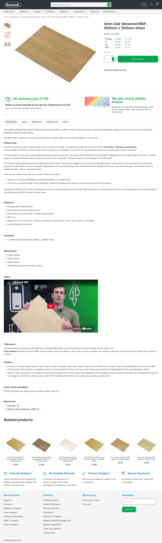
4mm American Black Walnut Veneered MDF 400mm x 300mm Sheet (42, 459)
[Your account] (151, 4)
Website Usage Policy (52, 524)
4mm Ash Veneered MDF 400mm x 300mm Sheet (146, 458)
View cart (87, 504)
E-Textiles (50, 11)
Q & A (66, 122)
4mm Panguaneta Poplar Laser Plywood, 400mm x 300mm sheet (68, 459)
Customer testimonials (13, 516)
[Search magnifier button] (109, 5)
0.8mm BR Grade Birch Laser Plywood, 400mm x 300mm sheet (15, 459)
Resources (94, 11)
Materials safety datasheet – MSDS (21, 409)
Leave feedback (10, 512)
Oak (43, 17)
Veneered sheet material (30, 17)
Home (6, 17)
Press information (11, 524)
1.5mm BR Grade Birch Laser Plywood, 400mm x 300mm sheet (94, 459)
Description (11, 122)
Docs (24, 122)
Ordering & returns (51, 500)
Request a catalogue (12, 508)
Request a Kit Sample (52, 516)
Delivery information (51, 504)
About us (7, 500)
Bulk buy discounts (51, 508)
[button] (113, 60)
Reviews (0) (52, 122)
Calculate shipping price (115, 70)
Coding (37, 11)
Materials (23, 11)
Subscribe (129, 509)
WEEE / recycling (11, 520)
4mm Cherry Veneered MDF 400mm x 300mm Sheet (120, 458)
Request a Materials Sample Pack (57, 520)
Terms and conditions (52, 529)
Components (79, 11)
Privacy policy (49, 533)
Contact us (8, 504)
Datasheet (11, 405)
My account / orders (91, 500)
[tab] (11, 122)
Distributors (48, 512)
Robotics (63, 11)
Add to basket (138, 59)
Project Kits (9, 11)
